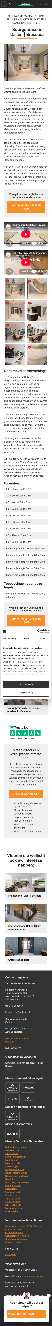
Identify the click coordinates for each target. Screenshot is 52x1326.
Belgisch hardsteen (14, 1169)
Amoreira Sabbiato (18, 959)
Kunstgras (10, 1254)
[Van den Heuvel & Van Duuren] (4, 4)
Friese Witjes (11, 1166)
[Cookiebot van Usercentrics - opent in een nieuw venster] (37, 631)
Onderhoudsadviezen (16, 1239)
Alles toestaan (26, 684)
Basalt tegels (11, 1179)
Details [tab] (26, 638)
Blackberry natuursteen (17, 1182)
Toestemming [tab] (9, 638)
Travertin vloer (12, 1201)
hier (14, 1282)
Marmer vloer (12, 1160)
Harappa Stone (13, 1185)
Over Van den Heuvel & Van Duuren (23, 1226)
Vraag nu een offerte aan (26, 207)
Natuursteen (11, 1188)
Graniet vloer (11, 1195)
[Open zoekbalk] (10, 4)
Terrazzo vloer (12, 1198)
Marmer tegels (12, 1163)
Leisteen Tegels (13, 1192)
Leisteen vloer (12, 1150)
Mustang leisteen (13, 1208)
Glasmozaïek (11, 1211)
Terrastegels (11, 1153)
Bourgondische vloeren (17, 1176)
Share (7, 281)
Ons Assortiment (13, 1229)
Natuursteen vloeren (15, 1147)
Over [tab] (42, 638)
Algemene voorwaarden (17, 1038)
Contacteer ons (13, 1242)
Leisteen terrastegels (15, 1156)
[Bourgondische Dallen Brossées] (15, 288)
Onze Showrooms (14, 1232)
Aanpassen (24, 693)
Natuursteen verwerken (17, 1235)
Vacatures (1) (13, 1069)
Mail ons (9, 1041)
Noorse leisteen (13, 1204)
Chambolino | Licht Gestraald (24, 895)
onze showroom (35, 1276)
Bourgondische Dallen (16, 1172)
